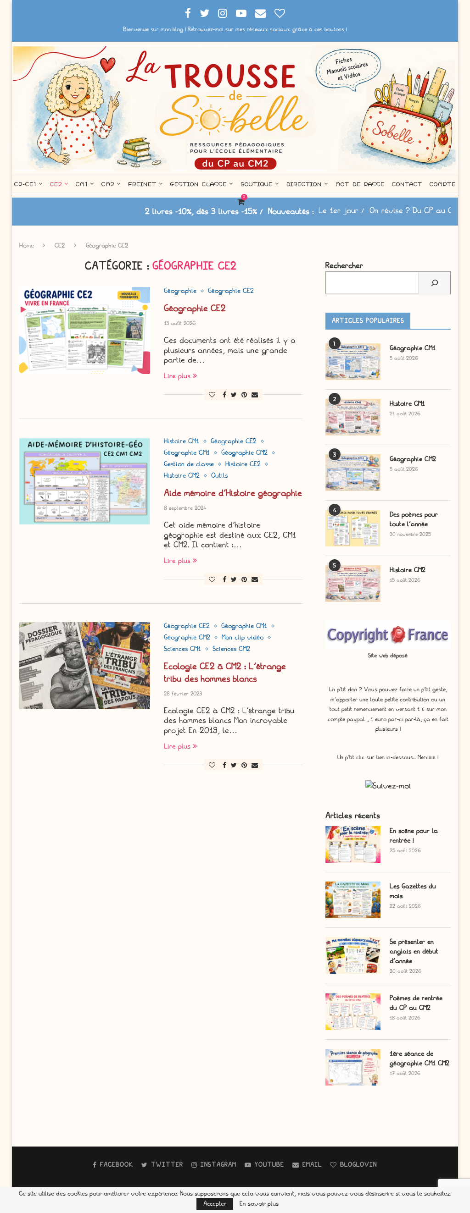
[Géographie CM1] (352, 361)
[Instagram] (222, 14)
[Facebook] (188, 14)
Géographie (180, 291)
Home (26, 245)
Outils (219, 476)
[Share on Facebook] (224, 395)
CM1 (82, 183)
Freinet (142, 183)
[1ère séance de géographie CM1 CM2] (352, 1067)
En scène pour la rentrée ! (414, 836)
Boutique (257, 183)
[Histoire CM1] (352, 417)
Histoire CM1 (181, 441)
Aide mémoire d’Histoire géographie (233, 493)
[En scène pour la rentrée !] (352, 844)
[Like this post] (212, 395)
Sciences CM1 (182, 649)
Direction (304, 183)
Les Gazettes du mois (413, 891)
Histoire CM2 (182, 476)
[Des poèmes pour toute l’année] (352, 528)
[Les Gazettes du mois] (352, 900)
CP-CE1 (25, 183)
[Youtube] (241, 14)
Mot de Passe (360, 183)
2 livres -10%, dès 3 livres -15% (164, 211)
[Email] (260, 14)
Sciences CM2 (231, 649)
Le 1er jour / (305, 210)
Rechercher (344, 265)
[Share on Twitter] (234, 395)
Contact (407, 183)
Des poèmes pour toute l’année (414, 519)
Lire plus (177, 375)
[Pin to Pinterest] (244, 395)
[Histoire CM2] (352, 583)
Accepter (214, 1203)
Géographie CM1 (187, 453)
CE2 (56, 183)
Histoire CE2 (243, 464)
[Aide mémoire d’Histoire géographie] (84, 480)
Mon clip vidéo (242, 638)
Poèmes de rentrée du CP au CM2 (416, 1003)
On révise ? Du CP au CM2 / (381, 210)
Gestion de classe (189, 464)
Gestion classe (198, 183)
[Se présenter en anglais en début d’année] (352, 955)
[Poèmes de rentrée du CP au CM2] (352, 1011)
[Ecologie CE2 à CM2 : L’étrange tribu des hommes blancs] (84, 665)
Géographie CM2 (244, 453)
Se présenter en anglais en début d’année (414, 951)
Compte (443, 183)
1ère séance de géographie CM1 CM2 (419, 1058)
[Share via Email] (255, 395)
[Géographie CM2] (352, 472)
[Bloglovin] (279, 14)
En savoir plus (259, 1204)
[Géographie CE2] (84, 330)
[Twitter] (204, 14)
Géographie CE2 (231, 291)
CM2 (107, 183)
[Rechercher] (434, 283)
